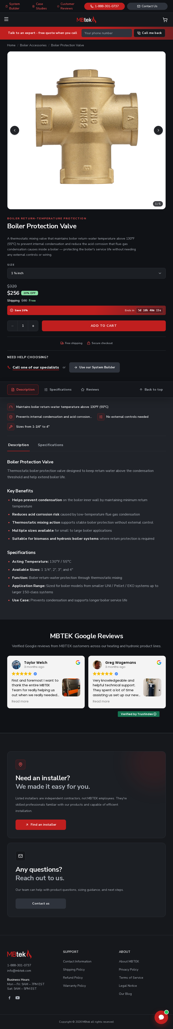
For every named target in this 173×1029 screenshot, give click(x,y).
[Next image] (158, 130)
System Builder (14, 6)
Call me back (152, 33)
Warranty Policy (74, 986)
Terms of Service (131, 978)
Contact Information (77, 961)
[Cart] (165, 20)
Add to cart (104, 326)
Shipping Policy (74, 969)
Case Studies (41, 6)
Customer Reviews (67, 6)
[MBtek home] (86, 19)
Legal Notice (128, 986)
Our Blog (125, 994)
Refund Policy (73, 978)
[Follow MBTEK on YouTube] (17, 998)
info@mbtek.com (19, 971)
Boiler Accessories (33, 45)
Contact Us (149, 6)
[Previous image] (14, 130)
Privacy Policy (128, 969)
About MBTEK (129, 961)
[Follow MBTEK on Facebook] (9, 998)
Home (11, 45)
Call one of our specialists (36, 367)
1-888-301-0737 (107, 6)
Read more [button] (20, 702)
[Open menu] (6, 19)
